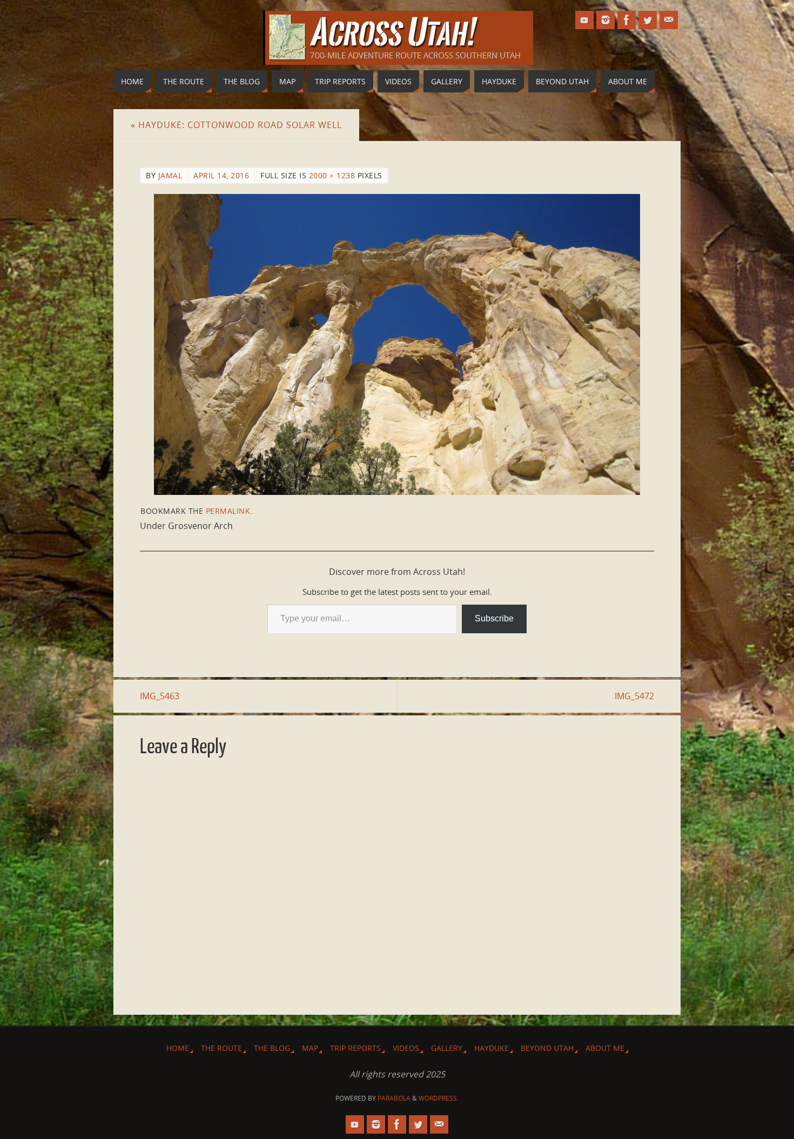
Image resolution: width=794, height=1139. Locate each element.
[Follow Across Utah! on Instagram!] (605, 20)
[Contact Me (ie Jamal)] (669, 20)
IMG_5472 (634, 696)
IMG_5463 (159, 696)
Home (177, 1048)
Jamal (170, 175)
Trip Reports (355, 1048)
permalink (228, 511)
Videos (406, 1048)
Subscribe (494, 618)
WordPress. (439, 1098)
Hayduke (491, 1048)
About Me (605, 1048)
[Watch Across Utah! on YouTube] (584, 20)
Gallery (446, 1048)
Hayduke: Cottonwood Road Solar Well (236, 125)
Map (310, 1048)
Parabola (394, 1098)
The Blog (272, 1048)
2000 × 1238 (332, 175)
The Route (221, 1048)
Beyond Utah (547, 1048)
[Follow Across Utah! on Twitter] (647, 20)
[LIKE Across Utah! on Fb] (626, 20)
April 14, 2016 (221, 175)
